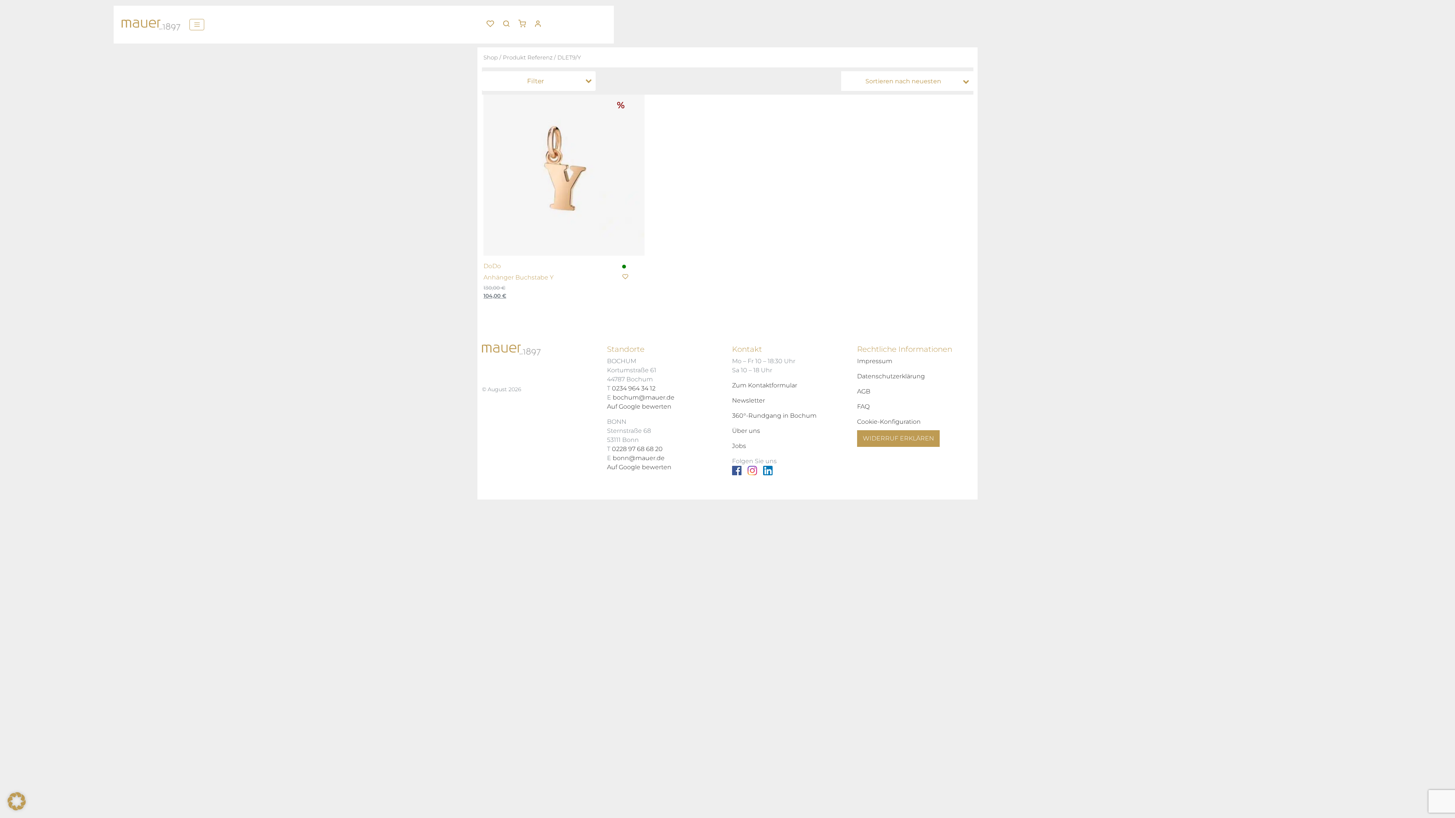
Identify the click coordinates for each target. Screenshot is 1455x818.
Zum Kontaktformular (764, 385)
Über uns (746, 430)
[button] (524, 20)
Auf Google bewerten (639, 406)
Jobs (739, 446)
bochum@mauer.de (643, 397)
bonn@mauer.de (639, 458)
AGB (863, 391)
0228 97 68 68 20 (637, 449)
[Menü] (196, 24)
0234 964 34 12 (634, 388)
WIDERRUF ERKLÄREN (898, 438)
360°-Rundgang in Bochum (774, 415)
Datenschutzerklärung (891, 376)
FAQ (863, 406)
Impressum (874, 361)
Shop (490, 57)
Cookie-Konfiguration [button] (889, 421)
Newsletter (748, 400)
